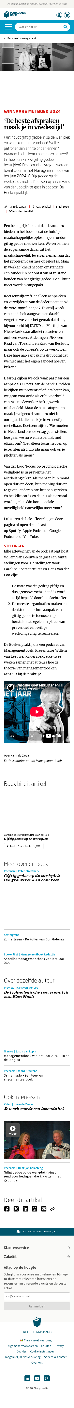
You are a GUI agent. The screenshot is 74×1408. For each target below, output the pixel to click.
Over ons (37, 1362)
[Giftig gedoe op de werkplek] (18, 809)
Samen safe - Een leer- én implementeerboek (23, 1077)
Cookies (22, 1351)
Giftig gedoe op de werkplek (26, 839)
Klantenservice (16, 1248)
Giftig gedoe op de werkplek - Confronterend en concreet (33, 878)
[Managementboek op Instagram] (47, 1378)
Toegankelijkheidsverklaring (23, 1357)
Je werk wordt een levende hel (34, 1109)
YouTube (30, 537)
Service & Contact (55, 1357)
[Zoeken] (65, 27)
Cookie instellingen (42, 1351)
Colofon (46, 1346)
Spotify (15, 531)
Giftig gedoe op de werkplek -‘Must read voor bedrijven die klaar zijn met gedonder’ (32, 1176)
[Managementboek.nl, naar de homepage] (16, 17)
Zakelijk (10, 1257)
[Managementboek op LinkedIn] (27, 1378)
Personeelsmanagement (21, 38)
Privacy (59, 1346)
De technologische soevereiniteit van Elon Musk (36, 994)
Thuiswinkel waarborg (37, 1340)
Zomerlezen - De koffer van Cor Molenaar (35, 939)
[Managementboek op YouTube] (37, 1378)
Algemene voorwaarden (23, 1346)
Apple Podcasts (34, 531)
